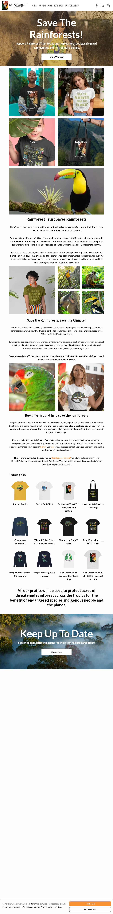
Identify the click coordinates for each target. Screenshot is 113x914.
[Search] (102, 5)
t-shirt (43, 446)
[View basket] (108, 5)
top (52, 446)
